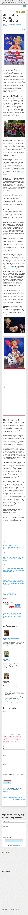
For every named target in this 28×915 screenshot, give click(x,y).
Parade (19, 616)
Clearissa (5, 659)
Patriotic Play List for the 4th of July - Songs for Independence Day (14, 700)
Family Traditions (16, 613)
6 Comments (22, 29)
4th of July (9, 613)
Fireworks (5, 615)
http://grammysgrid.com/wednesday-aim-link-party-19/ (13, 645)
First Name (5, 826)
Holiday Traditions (19, 615)
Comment (5, 711)
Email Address (6, 821)
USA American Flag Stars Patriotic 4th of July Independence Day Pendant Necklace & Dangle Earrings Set (13, 570)
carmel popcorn (10, 266)
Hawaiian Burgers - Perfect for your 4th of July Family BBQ (14, 696)
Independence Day (7, 616)
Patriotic (5, 618)
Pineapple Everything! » (19, 799)
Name (4, 747)
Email (4, 755)
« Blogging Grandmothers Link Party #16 (13, 797)
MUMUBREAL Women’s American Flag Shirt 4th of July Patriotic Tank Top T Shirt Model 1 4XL (13, 547)
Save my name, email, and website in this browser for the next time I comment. (13, 775)
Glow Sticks (11, 615)
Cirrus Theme (11, 912)
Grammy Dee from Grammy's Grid (12, 638)
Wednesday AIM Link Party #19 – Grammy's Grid (13, 691)
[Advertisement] (14, 888)
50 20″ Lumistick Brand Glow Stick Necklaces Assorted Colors (11, 593)
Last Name (5, 832)
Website (5, 764)
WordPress (23, 912)
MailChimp (16, 845)
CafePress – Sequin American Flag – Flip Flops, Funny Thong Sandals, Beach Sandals (13, 558)
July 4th (15, 616)
